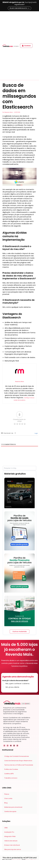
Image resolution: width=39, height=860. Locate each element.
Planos (6, 794)
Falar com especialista (18, 8)
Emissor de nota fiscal (12, 845)
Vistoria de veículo (10, 841)
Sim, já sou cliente (12, 687)
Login (36, 433)
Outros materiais (19, 631)
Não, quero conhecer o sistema (17, 684)
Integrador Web (10, 836)
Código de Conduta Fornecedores (16, 756)
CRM (5, 828)
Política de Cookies (11, 769)
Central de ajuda (10, 811)
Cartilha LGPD (9, 774)
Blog (5, 803)
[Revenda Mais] (10, 46)
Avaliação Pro (9, 832)
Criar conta (8, 798)
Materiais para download (13, 807)
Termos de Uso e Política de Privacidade (18, 765)
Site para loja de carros (12, 849)
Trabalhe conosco (10, 778)
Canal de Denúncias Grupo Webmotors (18, 761)
